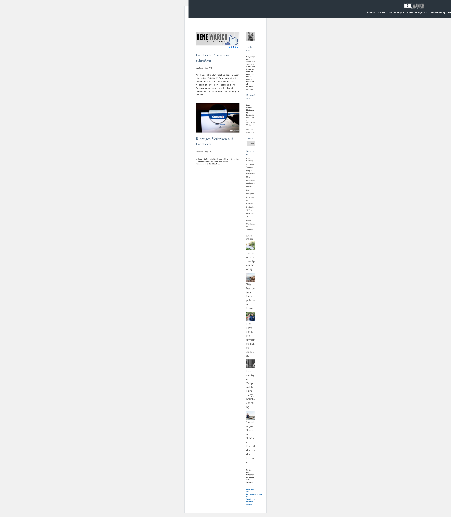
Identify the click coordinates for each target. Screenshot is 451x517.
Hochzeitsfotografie (416, 13)
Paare (248, 220)
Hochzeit (249, 204)
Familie (249, 187)
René (201, 68)
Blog (206, 68)
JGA (248, 217)
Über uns (370, 13)
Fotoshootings (395, 13)
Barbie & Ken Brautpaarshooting (250, 261)
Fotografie (250, 194)
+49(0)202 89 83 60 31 (250, 124)
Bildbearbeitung (438, 13)
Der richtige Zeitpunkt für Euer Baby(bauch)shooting (250, 389)
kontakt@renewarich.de (250, 117)
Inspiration (250, 213)
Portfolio (381, 13)
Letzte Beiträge (250, 237)
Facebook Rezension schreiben (212, 57)
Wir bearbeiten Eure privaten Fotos (250, 296)
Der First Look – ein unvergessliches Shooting (250, 339)
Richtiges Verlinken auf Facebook (214, 141)
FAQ (210, 68)
